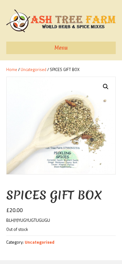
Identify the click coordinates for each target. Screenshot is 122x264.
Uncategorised (33, 69)
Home (11, 69)
